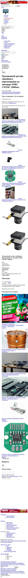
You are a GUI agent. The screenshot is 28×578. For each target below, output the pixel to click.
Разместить (4, 37)
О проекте (3, 514)
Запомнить (5, 54)
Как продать (10, 523)
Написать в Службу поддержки (9, 568)
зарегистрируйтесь (13, 476)
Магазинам (9, 535)
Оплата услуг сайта (6, 544)
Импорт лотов (10, 526)
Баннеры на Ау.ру (11, 533)
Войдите (4, 476)
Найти (3, 29)
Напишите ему (12, 103)
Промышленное (6, 93)
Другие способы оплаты (10, 551)
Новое (9, 281)
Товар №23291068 (14, 93)
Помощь (3, 521)
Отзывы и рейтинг (11, 529)
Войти (3, 57)
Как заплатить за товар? (13, 527)
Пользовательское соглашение (8, 561)
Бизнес (11, 92)
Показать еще (5, 458)
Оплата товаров (5, 554)
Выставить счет (11, 537)
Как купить (9, 522)
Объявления (10, 534)
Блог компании (10, 517)
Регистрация (4, 60)
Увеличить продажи (12, 525)
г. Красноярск (5, 92)
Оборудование (16, 92)
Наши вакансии (11, 515)
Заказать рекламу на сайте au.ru (10, 508)
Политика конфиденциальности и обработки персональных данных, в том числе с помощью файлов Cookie (13, 564)
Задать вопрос (5, 265)
